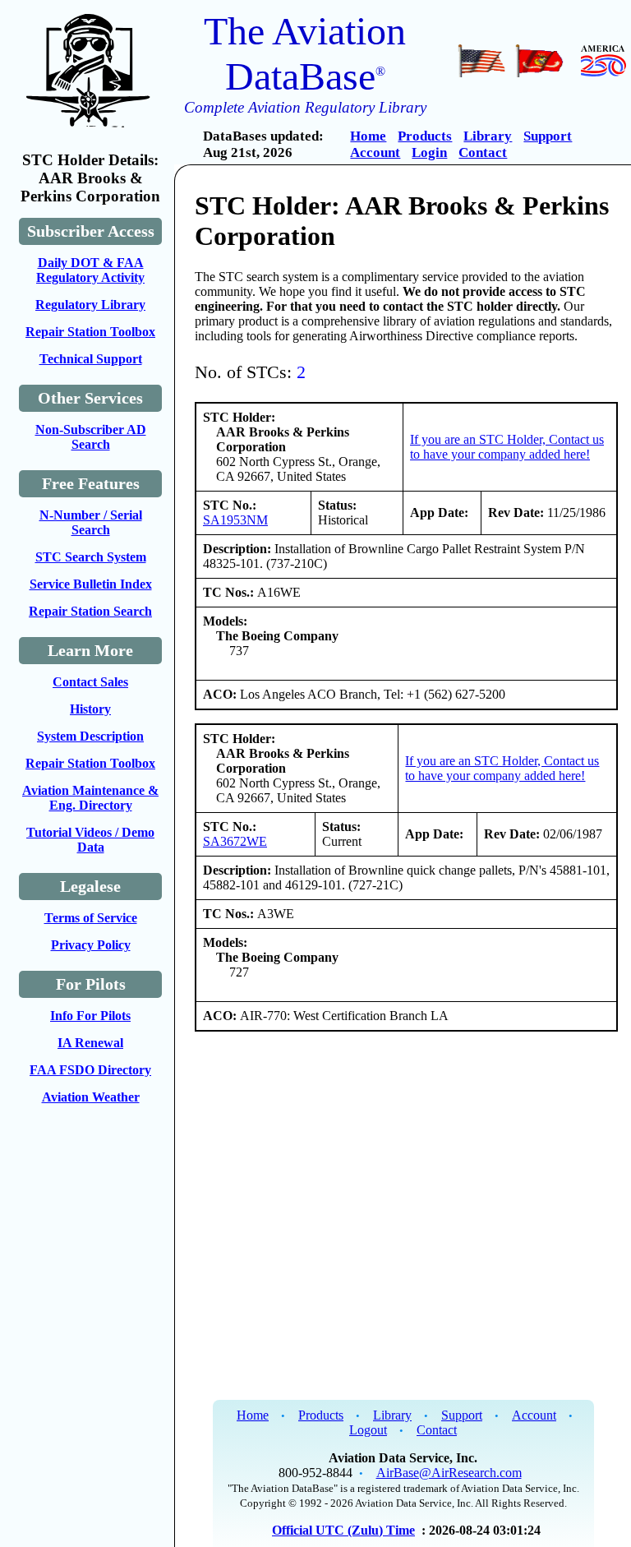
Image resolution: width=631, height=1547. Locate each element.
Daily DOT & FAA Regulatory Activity (90, 270)
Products (425, 136)
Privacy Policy (91, 945)
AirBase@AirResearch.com (449, 1473)
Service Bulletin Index (91, 584)
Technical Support (90, 359)
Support (547, 136)
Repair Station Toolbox (90, 332)
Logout (368, 1430)
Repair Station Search (90, 611)
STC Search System (90, 557)
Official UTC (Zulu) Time (343, 1530)
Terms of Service (90, 918)
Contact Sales (90, 682)
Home (368, 136)
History (90, 709)
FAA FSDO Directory (90, 1070)
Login (429, 152)
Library (487, 136)
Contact (482, 152)
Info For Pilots (90, 1016)
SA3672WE (235, 841)
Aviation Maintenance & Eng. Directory (90, 797)
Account (375, 152)
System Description (90, 736)
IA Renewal (90, 1043)
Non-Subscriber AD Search (90, 437)
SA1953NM (235, 520)
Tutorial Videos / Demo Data (90, 839)
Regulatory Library (90, 305)
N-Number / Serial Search (90, 522)
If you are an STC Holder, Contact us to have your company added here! (507, 446)
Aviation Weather (91, 1097)
